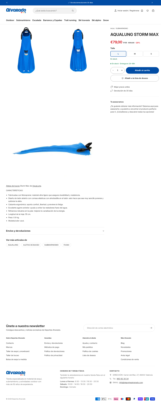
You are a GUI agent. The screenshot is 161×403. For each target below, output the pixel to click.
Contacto (10, 343)
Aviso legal (125, 355)
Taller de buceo (12, 355)
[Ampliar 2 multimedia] (78, 50)
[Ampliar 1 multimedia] (26, 50)
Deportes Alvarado (18, 399)
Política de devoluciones (54, 351)
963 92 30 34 (123, 379)
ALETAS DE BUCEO (31, 245)
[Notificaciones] (142, 10)
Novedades (125, 347)
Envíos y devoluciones (53, 343)
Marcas (9, 347)
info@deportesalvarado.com (131, 382)
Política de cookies (90, 351)
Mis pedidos (88, 347)
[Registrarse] (151, 328)
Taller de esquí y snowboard (17, 351)
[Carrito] (153, 10)
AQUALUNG (13, 245)
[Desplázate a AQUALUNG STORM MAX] (156, 195)
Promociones (126, 351)
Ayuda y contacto (90, 343)
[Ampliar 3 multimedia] (52, 128)
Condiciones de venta (130, 359)
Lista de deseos (89, 355)
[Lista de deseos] (147, 10)
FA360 (66, 245)
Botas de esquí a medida (16, 359)
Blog (122, 343)
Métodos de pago (51, 347)
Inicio (112, 28)
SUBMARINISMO (122, 28)
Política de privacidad (53, 355)
